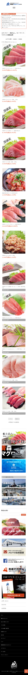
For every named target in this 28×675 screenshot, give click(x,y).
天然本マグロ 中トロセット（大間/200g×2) (11, 224)
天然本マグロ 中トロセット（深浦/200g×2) (11, 68)
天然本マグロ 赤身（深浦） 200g (9, 161)
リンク (2, 641)
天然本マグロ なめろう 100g (8, 255)
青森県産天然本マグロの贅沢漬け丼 (9, 193)
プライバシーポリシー (4, 654)
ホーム (2, 615)
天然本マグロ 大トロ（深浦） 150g (10, 99)
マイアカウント (3, 648)
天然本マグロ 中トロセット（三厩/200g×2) (11, 317)
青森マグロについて (4, 618)
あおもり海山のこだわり (5, 621)
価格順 (15, 39)
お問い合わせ (5, 601)
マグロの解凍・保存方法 (5, 628)
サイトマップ (3, 638)
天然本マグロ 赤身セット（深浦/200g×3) (11, 130)
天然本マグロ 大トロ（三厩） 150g (10, 380)
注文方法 (4, 604)
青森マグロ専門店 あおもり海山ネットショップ (15, 671)
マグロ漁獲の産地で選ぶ (8, 477)
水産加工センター (4, 631)
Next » (17, 418)
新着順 (20, 39)
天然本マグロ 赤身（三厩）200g (9, 411)
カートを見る (3, 651)
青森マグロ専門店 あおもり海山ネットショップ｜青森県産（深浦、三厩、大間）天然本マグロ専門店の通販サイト (14, 4)
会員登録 (4, 608)
